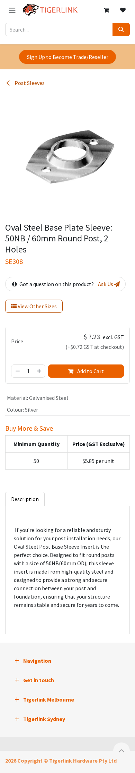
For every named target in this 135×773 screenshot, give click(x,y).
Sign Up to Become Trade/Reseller (67, 56)
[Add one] (39, 371)
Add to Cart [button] (90, 371)
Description (25, 499)
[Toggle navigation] (12, 10)
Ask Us (106, 284)
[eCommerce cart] (106, 10)
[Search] (121, 29)
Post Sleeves (29, 82)
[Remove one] (17, 371)
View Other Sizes (37, 306)
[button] (121, 750)
